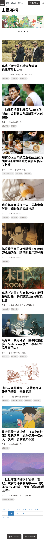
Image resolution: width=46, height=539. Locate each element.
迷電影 (13, 126)
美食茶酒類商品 (7, 174)
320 (22, 513)
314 (24, 509)
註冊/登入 (34, 3)
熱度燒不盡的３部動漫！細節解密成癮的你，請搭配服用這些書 (22, 250)
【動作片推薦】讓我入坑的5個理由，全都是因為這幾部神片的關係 (22, 113)
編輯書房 (23, 357)
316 (36, 509)
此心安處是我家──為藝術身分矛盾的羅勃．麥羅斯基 (21, 389)
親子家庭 (5, 217)
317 (4, 513)
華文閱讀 (5, 400)
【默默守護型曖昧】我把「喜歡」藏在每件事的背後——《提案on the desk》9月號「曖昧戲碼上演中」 (23, 485)
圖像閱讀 (28, 400)
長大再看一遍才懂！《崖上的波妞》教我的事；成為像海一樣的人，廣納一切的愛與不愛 (22, 435)
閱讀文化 (14, 309)
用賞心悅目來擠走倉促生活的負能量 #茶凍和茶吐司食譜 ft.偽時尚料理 (22, 161)
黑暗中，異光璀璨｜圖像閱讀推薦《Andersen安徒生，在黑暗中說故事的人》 (22, 344)
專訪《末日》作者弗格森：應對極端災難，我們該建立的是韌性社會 (22, 296)
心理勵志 (23, 217)
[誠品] (14, 3)
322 (34, 513)
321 (28, 513)
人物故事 (14, 78)
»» (8, 518)
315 (30, 509)
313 (18, 509)
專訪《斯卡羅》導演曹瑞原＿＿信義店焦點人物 (22, 67)
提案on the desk (16, 400)
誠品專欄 (5, 78)
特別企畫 (27, 174)
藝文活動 (23, 78)
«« (4, 509)
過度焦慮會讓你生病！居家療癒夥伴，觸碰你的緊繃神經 (22, 206)
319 (16, 513)
